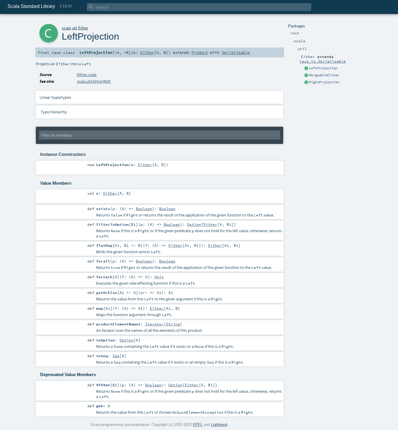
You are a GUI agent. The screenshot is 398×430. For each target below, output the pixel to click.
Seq (115, 355)
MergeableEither (324, 75)
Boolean (144, 208)
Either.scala (86, 74)
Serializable (236, 52)
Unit (159, 276)
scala (66, 28)
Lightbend (219, 424)
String (173, 324)
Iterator (154, 324)
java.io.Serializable (322, 61)
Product (199, 52)
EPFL (197, 424)
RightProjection (324, 82)
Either (83, 28)
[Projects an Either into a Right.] (306, 82)
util (74, 28)
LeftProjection (323, 68)
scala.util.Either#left (94, 81)
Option (194, 224)
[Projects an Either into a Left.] (306, 68)
